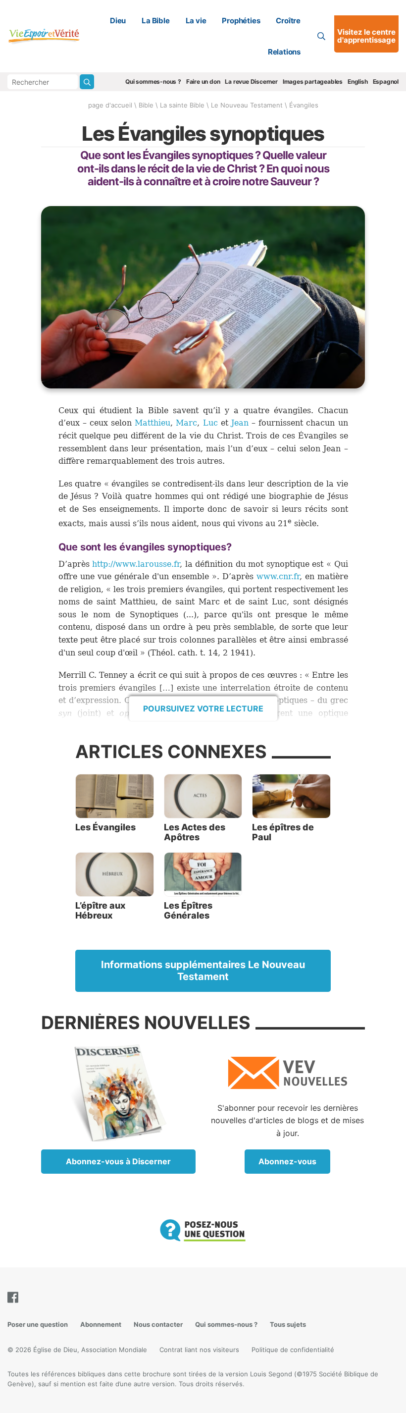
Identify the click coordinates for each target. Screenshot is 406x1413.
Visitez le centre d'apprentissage (366, 36)
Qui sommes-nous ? (153, 81)
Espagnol (386, 81)
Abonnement (100, 1324)
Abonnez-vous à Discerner (118, 1161)
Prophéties (241, 20)
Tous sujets (288, 1324)
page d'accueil (110, 105)
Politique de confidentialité (293, 1350)
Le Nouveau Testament (247, 105)
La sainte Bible (182, 105)
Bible (146, 105)
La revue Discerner (251, 81)
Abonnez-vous (287, 1161)
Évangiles (303, 105)
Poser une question (37, 1324)
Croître (288, 20)
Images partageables (313, 81)
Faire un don (203, 81)
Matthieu (152, 423)
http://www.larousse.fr (136, 564)
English (358, 81)
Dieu (118, 20)
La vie (196, 20)
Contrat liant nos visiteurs (199, 1350)
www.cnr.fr (278, 576)
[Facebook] (14, 1297)
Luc (210, 423)
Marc (186, 423)
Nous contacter (158, 1324)
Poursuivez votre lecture (203, 708)
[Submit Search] (87, 81)
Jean (240, 423)
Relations (284, 51)
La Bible (155, 20)
